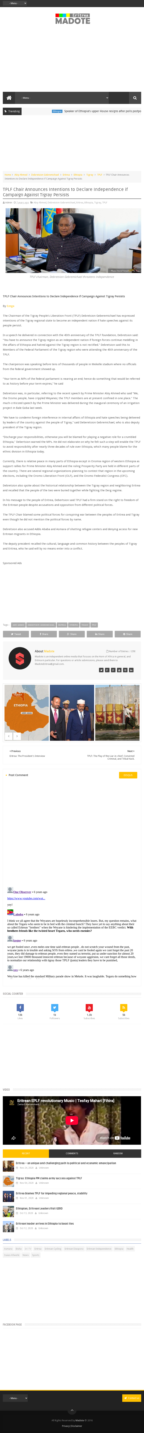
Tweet (17, 634)
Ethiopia (39, 111)
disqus (128, 775)
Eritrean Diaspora (74, 1248)
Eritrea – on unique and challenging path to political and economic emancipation (66, 1163)
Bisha (19, 1248)
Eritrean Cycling (53, 1248)
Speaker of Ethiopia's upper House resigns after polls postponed (87, 111)
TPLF (99, 174)
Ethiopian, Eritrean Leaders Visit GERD (39, 1208)
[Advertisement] (72, 60)
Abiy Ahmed (20, 174)
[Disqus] (72, 832)
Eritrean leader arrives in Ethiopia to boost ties (45, 1223)
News (26, 1255)
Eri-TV (28, 1248)
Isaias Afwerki (11, 1255)
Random (118, 1153)
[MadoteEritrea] (101, 670)
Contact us (133, 1398)
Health (130, 1248)
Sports (35, 1255)
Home (8, 174)
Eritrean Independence (99, 1248)
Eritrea (138, 111)
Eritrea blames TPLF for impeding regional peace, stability (51, 1193)
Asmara (8, 1248)
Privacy (66, 1426)
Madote (80, 1420)
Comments (72, 1153)
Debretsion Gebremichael (45, 174)
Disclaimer (76, 1426)
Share (45, 634)
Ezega (10, 306)
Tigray (89, 174)
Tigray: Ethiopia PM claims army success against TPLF (49, 1178)
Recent (26, 1153)
